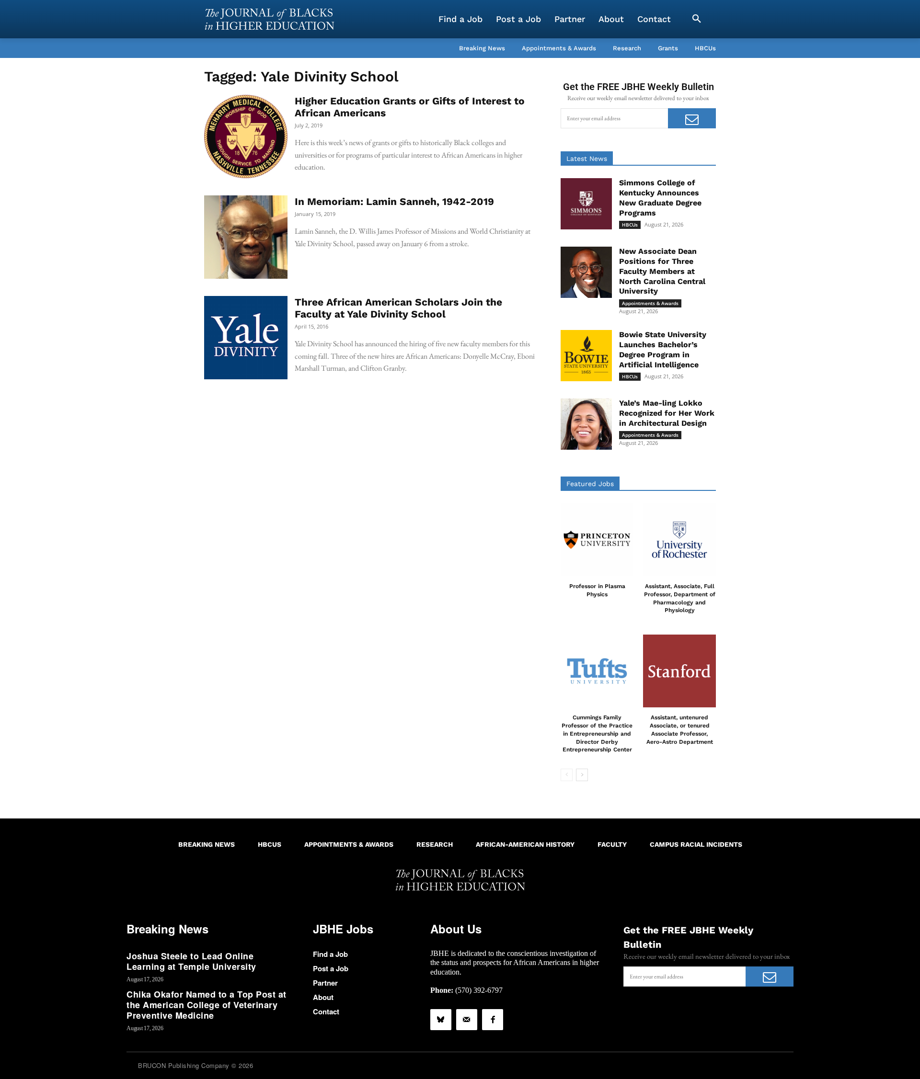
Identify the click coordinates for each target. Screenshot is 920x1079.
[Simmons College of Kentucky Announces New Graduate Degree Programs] (586, 203)
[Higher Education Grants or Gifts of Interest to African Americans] (246, 136)
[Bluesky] (440, 1019)
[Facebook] (492, 1019)
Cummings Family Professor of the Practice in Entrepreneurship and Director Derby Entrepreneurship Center (597, 733)
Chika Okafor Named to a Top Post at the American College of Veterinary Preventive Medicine (206, 1004)
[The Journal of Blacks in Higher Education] (269, 19)
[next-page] (582, 775)
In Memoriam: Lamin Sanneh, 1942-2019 (394, 201)
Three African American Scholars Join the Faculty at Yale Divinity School (398, 308)
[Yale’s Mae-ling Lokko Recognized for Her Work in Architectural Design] (586, 424)
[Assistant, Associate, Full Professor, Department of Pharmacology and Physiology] (679, 539)
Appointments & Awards (650, 303)
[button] (697, 19)
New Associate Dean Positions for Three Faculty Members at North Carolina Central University (662, 271)
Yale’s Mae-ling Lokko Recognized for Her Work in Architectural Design (666, 413)
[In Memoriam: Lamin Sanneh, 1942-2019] (246, 237)
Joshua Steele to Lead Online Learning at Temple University (191, 961)
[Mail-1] (466, 1019)
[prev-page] (567, 775)
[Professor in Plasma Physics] (597, 539)
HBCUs (630, 224)
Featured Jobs (590, 484)
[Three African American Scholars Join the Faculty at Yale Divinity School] (246, 337)
